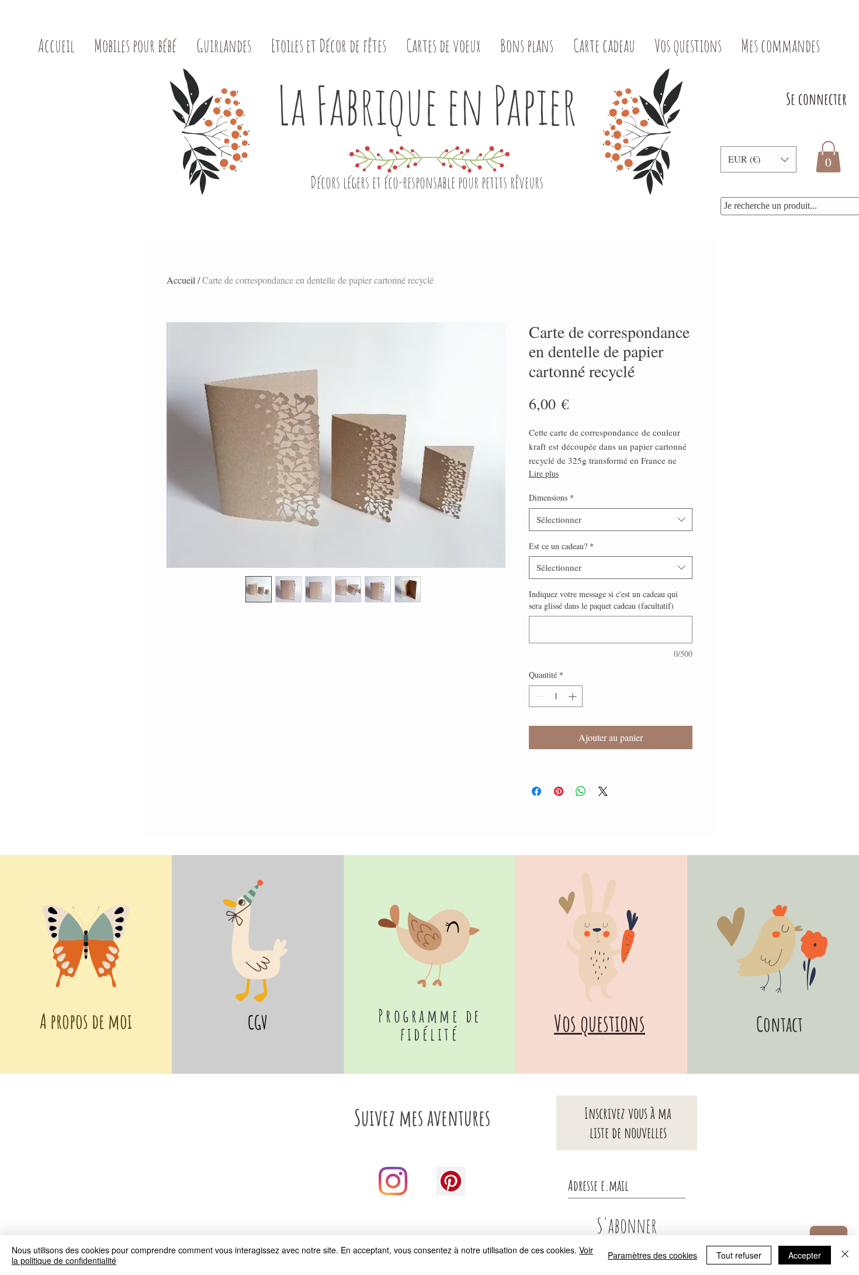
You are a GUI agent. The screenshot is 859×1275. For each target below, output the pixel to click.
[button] (758, 159)
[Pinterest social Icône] (451, 1181)
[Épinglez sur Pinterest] (559, 791)
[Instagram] (393, 1181)
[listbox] (758, 159)
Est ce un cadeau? (561, 546)
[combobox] (610, 519)
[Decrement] (538, 696)
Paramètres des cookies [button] (652, 1255)
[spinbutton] (555, 696)
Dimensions (551, 497)
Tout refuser (738, 1255)
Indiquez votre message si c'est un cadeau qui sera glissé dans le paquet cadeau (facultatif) (603, 599)
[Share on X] (603, 791)
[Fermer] (845, 1255)
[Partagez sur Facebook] (536, 791)
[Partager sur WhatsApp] (581, 791)
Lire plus (544, 473)
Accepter (804, 1255)
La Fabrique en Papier (427, 105)
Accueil (181, 280)
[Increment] (573, 696)
